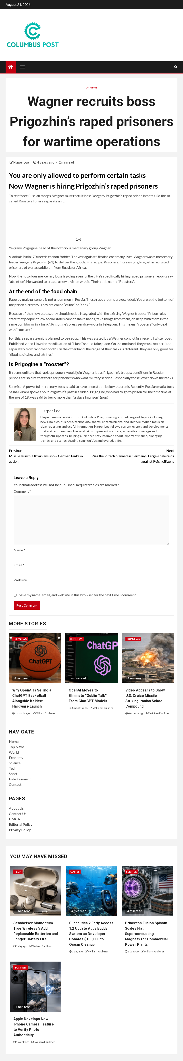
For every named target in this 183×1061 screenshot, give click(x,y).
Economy (16, 757)
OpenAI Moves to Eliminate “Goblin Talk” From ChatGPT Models (88, 695)
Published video (21, 343)
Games (74, 871)
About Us (16, 808)
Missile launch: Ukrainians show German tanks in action (46, 455)
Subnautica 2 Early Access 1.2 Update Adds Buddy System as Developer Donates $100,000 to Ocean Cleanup (91, 934)
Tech (12, 768)
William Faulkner (45, 713)
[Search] (176, 67)
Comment (22, 491)
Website (20, 580)
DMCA (14, 819)
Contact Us (17, 813)
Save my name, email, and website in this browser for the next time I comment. (78, 595)
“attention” (17, 281)
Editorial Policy (20, 824)
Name (19, 550)
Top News (90, 87)
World (14, 752)
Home (14, 741)
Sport (13, 773)
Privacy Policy (20, 830)
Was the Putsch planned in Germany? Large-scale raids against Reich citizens (133, 455)
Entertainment (20, 779)
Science (15, 763)
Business (21, 967)
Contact (15, 784)
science (131, 871)
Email (19, 565)
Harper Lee (21, 162)
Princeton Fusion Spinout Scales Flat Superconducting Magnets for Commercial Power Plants (146, 934)
